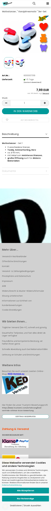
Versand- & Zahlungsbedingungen (18, 271)
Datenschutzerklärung (12, 485)
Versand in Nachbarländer (14, 256)
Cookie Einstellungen (12, 310)
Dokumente (9, 171)
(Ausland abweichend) (32, 82)
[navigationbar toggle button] (47, 3)
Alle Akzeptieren (25, 490)
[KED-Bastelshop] (6, 3)
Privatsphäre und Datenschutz (16, 276)
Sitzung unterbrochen (12, 295)
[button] (6, 103)
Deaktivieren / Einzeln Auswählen (25, 505)
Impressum (7, 281)
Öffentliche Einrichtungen (14, 261)
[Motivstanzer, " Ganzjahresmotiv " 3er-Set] (25, 36)
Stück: (5, 98)
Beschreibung (10, 134)
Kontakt (5, 266)
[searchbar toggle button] (34, 3)
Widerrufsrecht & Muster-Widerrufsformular (23, 291)
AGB (4, 286)
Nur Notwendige (25, 498)
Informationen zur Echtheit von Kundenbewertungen (17, 302)
